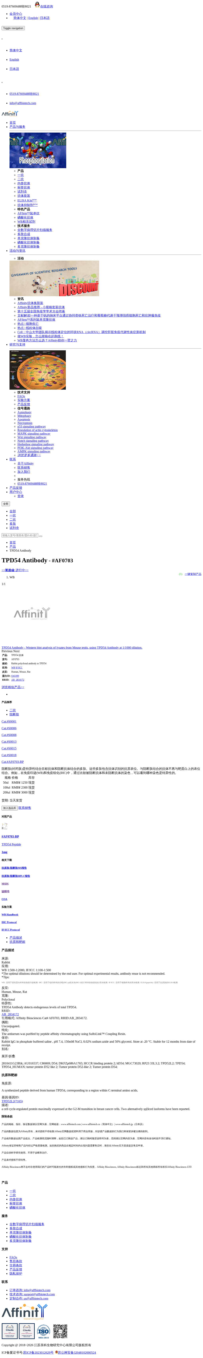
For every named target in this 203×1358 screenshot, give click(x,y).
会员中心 (16, 13)
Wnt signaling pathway (31, 437)
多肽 (13, 523)
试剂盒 (22, 191)
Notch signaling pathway (33, 440)
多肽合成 (23, 234)
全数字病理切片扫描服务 (34, 230)
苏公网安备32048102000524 (77, 1352)
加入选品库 (9, 808)
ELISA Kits (27, 200)
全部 (13, 511)
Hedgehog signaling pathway (35, 444)
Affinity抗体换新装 (30, 303)
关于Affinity (25, 463)
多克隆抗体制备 (28, 246)
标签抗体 (23, 187)
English (33, 18)
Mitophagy (24, 415)
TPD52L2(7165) (12, 1101)
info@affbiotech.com (23, 103)
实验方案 (23, 400)
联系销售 (23, 467)
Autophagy (24, 412)
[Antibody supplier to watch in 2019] (10, 1338)
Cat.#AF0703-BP (13, 761)
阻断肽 (14, 714)
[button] (7, 651)
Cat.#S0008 (9, 735)
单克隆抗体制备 (28, 238)
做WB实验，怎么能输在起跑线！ (40, 336)
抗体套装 (23, 195)
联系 (13, 459)
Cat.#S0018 (9, 755)
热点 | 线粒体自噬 (29, 328)
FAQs (21, 396)
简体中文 (19, 18)
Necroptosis (24, 423)
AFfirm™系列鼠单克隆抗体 (36, 319)
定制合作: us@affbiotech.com (29, 1298)
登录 (20, 496)
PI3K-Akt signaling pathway (35, 448)
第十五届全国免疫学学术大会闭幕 (41, 311)
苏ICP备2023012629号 (38, 1352)
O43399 (15, 676)
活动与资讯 (17, 250)
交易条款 (16, 1265)
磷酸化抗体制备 (28, 242)
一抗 (20, 175)
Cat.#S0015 (9, 748)
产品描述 (16, 937)
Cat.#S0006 (9, 728)
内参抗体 (23, 183)
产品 (13, 546)
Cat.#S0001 (9, 721)
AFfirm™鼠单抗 (28, 213)
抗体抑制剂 (27, 205)
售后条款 (16, 1261)
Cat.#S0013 (9, 741)
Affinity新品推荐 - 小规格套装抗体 (41, 307)
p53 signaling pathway (31, 426)
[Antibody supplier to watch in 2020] (27, 1338)
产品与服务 (17, 126)
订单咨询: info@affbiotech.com (30, 1290)
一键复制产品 (193, 574)
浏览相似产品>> (13, 687)
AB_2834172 (17, 680)
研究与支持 (17, 344)
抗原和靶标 (17, 941)
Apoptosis (23, 419)
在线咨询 (46, 6)
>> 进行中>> (15, 570)
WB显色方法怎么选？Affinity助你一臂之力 (47, 340)
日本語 (45, 18)
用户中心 (16, 492)
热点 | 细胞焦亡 (28, 323)
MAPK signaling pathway (33, 433)
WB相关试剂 (26, 221)
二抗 (20, 179)
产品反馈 (23, 404)
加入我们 (23, 471)
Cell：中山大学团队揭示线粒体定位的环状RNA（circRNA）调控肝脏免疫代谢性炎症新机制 (81, 332)
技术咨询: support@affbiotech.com (32, 1294)
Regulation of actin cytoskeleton (37, 430)
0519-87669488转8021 (24, 93)
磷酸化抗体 (25, 217)
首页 (13, 122)
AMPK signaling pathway (33, 451)
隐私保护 (16, 1273)
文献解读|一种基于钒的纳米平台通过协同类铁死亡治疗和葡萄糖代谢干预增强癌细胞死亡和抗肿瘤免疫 (89, 315)
